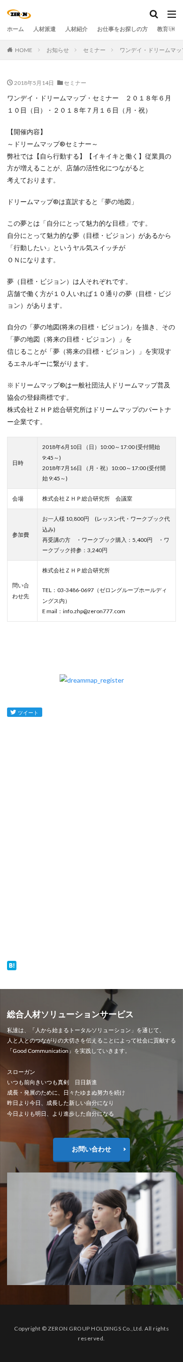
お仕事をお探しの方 (122, 28)
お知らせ (57, 49)
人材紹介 (76, 28)
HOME (23, 49)
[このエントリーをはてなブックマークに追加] (11, 964)
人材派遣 (44, 28)
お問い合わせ (91, 1149)
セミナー (94, 49)
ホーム (15, 28)
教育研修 (168, 28)
